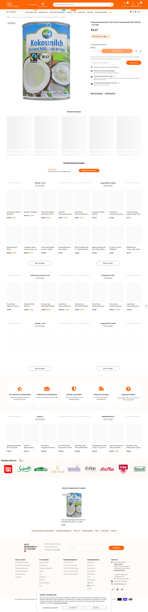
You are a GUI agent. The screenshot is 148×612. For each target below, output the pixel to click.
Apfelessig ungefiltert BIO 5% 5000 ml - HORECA (14, 447)
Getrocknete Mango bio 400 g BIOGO (47, 248)
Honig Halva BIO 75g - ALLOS (14, 355)
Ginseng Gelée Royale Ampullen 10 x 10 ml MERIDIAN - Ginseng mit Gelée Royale (116, 355)
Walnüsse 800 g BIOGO (12, 248)
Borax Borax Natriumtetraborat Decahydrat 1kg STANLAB (13, 305)
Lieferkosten (110, 93)
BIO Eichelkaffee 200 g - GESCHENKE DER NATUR (82, 248)
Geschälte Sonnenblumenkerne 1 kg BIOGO (65, 213)
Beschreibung (96, 93)
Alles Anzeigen (40, 185)
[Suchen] (83, 5)
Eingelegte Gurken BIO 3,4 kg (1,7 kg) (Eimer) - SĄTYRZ (99, 447)
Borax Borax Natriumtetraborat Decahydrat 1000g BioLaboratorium (98, 305)
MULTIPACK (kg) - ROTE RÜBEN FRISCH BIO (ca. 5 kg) (82, 447)
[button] (116, 84)
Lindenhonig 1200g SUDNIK (98, 213)
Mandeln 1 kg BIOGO (30, 212)
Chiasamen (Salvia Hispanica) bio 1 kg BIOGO (30, 248)
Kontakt (113, 531)
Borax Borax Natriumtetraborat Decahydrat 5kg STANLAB (64, 305)
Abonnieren (134, 63)
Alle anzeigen (40, 278)
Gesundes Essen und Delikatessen (43, 531)
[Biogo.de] (8, 469)
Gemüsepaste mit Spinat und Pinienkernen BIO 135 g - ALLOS (65, 355)
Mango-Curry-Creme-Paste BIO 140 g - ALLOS (48, 355)
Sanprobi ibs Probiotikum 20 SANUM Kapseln (132, 355)
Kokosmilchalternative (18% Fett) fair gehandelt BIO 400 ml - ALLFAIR (74, 521)
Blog (96, 531)
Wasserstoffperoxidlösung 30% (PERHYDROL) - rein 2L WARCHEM (99, 248)
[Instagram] (117, 589)
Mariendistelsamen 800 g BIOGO (64, 248)
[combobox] (81, 5)
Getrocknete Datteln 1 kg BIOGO (14, 213)
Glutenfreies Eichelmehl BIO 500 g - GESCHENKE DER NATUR (82, 213)
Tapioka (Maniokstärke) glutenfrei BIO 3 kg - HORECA (30, 447)
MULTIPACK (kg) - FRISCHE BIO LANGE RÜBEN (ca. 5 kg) (133, 447)
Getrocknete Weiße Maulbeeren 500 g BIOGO (47, 213)
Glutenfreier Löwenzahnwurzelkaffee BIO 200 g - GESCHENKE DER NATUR (116, 213)
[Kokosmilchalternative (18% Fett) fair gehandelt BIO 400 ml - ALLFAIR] (74, 505)
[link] (136, 51)
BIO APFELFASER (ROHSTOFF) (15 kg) (65, 446)
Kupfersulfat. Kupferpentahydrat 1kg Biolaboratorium (133, 305)
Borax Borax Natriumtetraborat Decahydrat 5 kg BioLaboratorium (115, 305)
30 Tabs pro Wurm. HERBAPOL (115, 248)
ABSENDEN (116, 548)
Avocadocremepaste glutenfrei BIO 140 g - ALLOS (31, 355)
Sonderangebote (87, 531)
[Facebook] (113, 589)
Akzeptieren (73, 607)
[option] (46, 61)
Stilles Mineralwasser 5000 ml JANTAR (116, 446)
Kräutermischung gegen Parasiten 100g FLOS (134, 213)
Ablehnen (96, 607)
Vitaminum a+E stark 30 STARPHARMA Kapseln (99, 355)
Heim (8, 17)
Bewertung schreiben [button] (89, 170)
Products (15, 17)
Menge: (93, 47)
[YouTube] (122, 589)
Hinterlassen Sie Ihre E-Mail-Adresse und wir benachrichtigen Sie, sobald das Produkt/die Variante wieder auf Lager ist (115, 58)
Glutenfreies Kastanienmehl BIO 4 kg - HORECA (48, 447)
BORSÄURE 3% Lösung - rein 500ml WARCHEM (133, 248)
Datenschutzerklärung (60, 603)
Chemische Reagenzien (63, 531)
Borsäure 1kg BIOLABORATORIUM (48, 305)
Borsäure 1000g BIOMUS (29, 305)
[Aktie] (139, 51)
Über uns (77, 531)
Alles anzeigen (21, 460)
